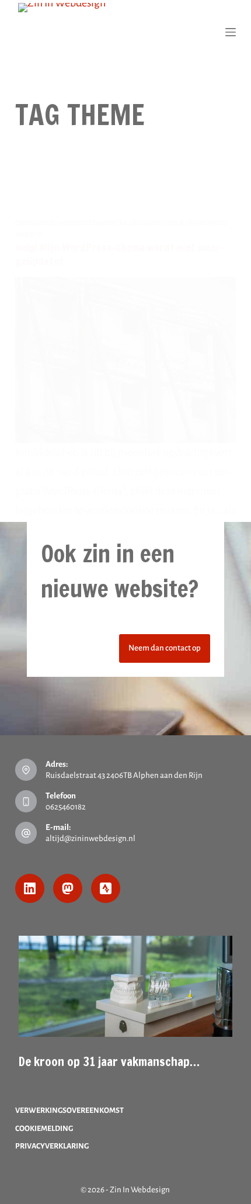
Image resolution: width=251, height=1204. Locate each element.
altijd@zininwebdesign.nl (90, 838)
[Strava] (105, 888)
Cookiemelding (44, 1129)
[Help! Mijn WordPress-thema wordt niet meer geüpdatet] (125, 360)
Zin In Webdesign (140, 1189)
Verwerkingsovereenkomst (69, 1110)
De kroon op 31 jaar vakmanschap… (109, 1061)
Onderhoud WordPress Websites (70, 222)
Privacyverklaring (52, 1146)
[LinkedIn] (29, 888)
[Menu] (230, 32)
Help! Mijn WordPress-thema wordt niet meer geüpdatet (118, 254)
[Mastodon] (67, 888)
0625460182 (66, 806)
